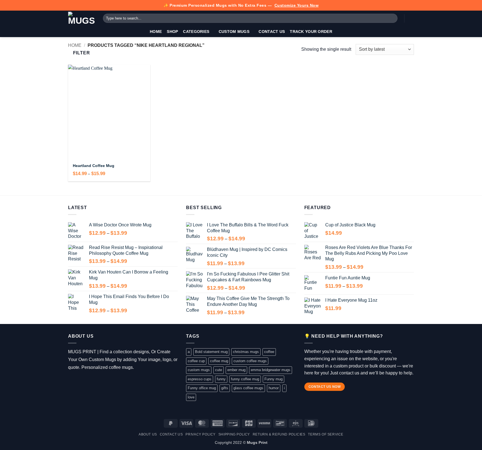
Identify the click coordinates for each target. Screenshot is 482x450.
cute (218, 370)
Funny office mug (202, 388)
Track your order (311, 31)
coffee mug (219, 361)
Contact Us (272, 31)
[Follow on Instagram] (80, 381)
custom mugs (199, 370)
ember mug (236, 370)
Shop (172, 31)
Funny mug (273, 379)
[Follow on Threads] (88, 381)
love (191, 397)
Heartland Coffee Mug (93, 165)
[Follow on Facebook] (72, 381)
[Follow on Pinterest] (104, 381)
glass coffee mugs (248, 388)
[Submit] (392, 18)
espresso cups (199, 379)
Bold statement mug (211, 352)
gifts (224, 388)
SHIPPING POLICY (234, 434)
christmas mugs (246, 352)
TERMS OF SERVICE (325, 434)
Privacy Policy (200, 434)
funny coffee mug (245, 379)
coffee (269, 352)
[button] (411, 18)
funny (221, 379)
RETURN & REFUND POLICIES (279, 434)
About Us (148, 434)
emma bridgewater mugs (270, 370)
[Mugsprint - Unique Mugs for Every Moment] (81, 18)
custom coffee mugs (250, 361)
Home (156, 31)
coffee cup (196, 361)
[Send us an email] (96, 381)
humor (274, 388)
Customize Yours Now (296, 5)
